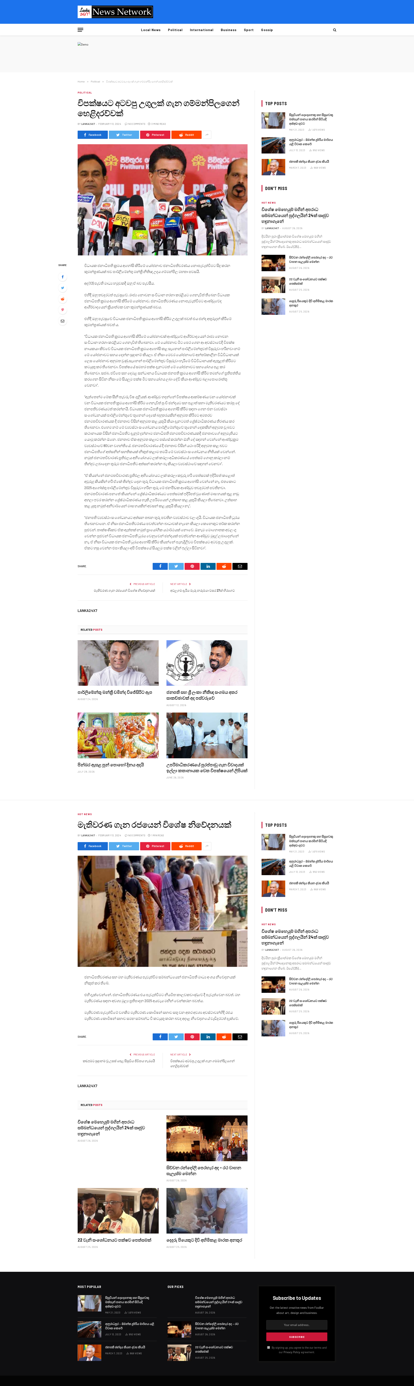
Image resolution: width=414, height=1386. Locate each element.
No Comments (136, 123)
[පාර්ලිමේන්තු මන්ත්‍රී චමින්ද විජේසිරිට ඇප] (118, 663)
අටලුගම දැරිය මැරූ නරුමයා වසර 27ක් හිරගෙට (202, 590)
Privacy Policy (292, 1352)
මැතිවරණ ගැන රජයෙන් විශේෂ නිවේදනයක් (124, 590)
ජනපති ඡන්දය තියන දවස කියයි (309, 161)
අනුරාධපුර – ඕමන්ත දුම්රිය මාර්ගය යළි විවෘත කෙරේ (311, 142)
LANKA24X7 (88, 123)
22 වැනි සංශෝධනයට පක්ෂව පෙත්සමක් (308, 281)
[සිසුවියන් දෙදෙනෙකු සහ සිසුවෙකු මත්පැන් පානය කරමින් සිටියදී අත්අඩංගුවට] (273, 120)
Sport (249, 30)
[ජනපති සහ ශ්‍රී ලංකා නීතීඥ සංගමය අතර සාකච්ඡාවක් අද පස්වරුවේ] (207, 663)
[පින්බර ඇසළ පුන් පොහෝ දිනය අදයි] (118, 735)
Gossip (267, 30)
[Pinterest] (62, 310)
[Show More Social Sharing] (207, 135)
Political (175, 30)
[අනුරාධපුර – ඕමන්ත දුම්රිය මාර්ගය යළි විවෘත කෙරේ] (273, 145)
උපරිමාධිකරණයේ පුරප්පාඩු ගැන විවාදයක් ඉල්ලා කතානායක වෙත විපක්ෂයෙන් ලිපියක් (207, 767)
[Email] (62, 321)
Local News (151, 30)
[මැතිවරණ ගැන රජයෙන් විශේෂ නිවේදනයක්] (163, 911)
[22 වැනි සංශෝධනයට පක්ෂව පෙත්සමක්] (273, 285)
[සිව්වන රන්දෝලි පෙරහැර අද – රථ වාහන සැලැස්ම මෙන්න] (273, 263)
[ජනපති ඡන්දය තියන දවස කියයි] (273, 167)
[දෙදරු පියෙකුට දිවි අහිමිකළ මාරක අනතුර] (273, 306)
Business (229, 30)
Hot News (269, 202)
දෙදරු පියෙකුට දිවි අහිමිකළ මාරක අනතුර (311, 303)
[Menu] (80, 30)
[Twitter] (62, 288)
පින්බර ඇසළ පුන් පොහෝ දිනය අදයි (111, 764)
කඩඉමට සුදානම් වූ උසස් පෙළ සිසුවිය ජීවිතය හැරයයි (119, 1061)
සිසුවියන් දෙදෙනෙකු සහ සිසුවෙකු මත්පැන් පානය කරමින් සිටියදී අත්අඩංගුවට (311, 119)
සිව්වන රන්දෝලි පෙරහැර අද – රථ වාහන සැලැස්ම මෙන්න (310, 259)
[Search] (334, 30)
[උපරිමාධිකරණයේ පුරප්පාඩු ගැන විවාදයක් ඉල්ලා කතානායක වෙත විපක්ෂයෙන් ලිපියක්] (207, 735)
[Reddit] (62, 299)
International (201, 30)
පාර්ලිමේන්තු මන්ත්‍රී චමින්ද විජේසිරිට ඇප (115, 692)
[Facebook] (62, 276)
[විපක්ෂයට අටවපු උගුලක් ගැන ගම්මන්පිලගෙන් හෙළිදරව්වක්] (163, 199)
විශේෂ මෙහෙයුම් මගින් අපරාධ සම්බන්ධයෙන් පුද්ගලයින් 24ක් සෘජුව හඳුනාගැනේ (295, 215)
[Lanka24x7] (115, 11)
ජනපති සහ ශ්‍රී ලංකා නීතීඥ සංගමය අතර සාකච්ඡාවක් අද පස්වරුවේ (201, 694)
